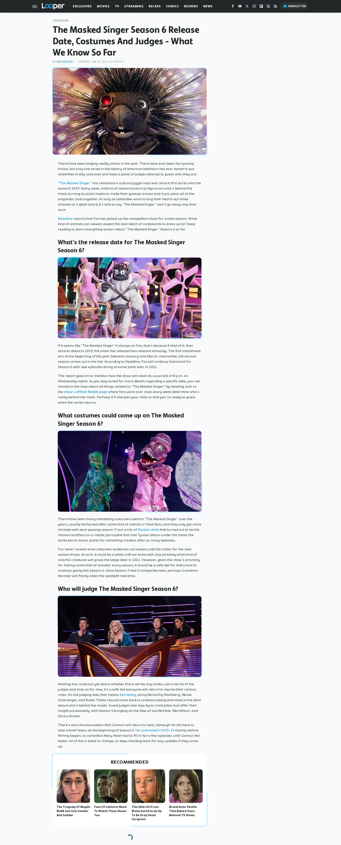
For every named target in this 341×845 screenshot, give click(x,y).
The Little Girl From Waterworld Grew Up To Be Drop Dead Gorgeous (147, 813)
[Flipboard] (261, 7)
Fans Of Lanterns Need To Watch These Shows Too (110, 811)
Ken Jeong (127, 694)
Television (61, 20)
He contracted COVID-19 (154, 730)
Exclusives (82, 6)
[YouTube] (240, 7)
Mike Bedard (64, 61)
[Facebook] (233, 7)
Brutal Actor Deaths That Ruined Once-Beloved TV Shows (183, 811)
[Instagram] (254, 7)
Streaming (133, 6)
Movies (103, 6)
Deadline (65, 218)
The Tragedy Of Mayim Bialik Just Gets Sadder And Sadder (73, 811)
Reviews (191, 6)
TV (117, 6)
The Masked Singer (74, 183)
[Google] (268, 7)
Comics (172, 6)
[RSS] (275, 7)
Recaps (155, 6)
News (208, 6)
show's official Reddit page (85, 391)
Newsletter (297, 6)
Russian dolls (148, 529)
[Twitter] (247, 7)
